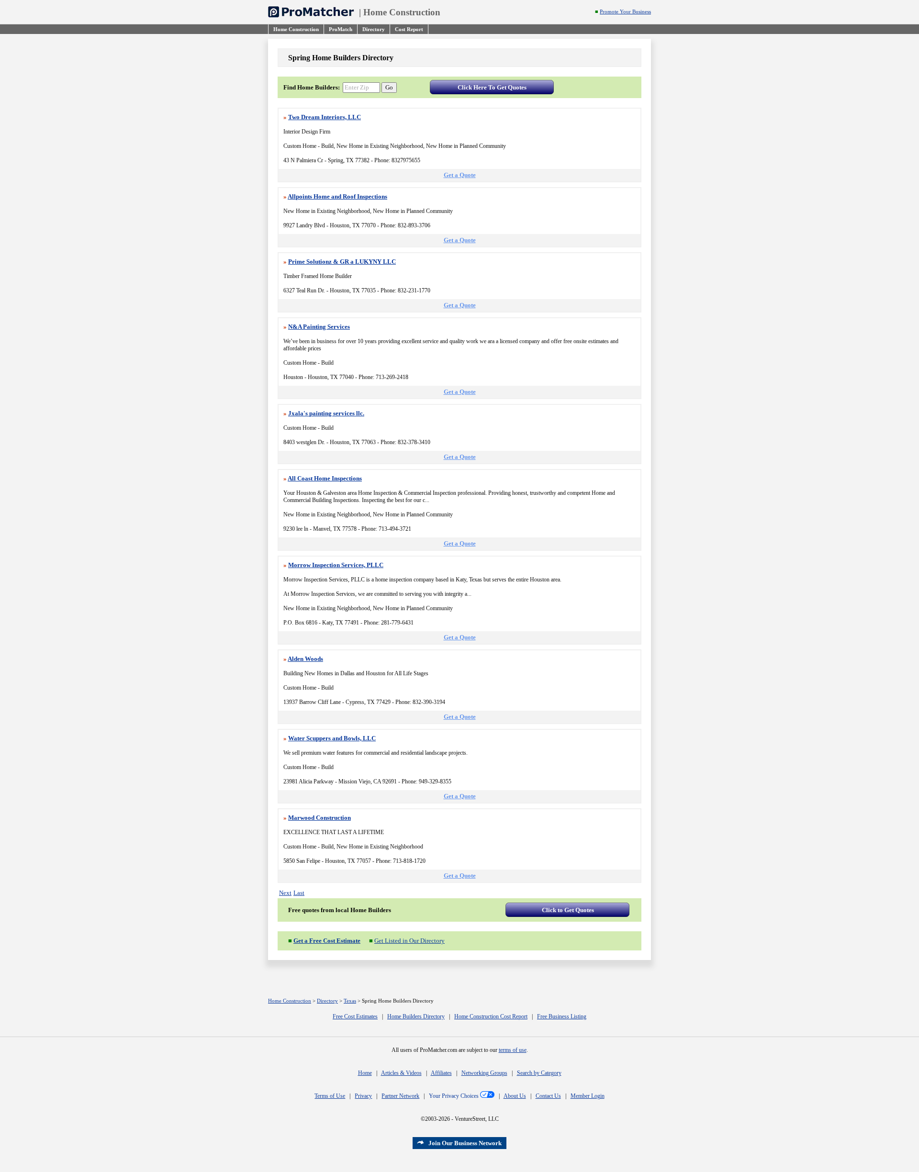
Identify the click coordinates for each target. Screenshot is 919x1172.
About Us (515, 1096)
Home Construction (401, 12)
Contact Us (548, 1096)
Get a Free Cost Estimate (326, 940)
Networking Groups (484, 1073)
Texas (350, 1001)
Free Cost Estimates (355, 1016)
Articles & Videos (401, 1073)
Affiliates (441, 1073)
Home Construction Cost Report (490, 1016)
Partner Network (400, 1096)
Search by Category (539, 1073)
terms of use (513, 1050)
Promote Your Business (625, 11)
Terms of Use (329, 1096)
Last (298, 892)
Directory (327, 1001)
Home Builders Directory (416, 1016)
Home (365, 1073)
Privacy (363, 1096)
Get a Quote (460, 175)
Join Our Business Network (465, 1143)
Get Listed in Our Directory (409, 940)
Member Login (588, 1096)
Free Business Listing (561, 1016)
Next (285, 892)
